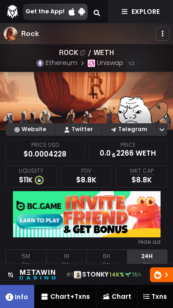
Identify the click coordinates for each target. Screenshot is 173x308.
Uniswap (110, 62)
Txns (159, 296)
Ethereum (62, 62)
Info (21, 297)
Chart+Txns (70, 296)
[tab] (26, 260)
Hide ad (149, 242)
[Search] (97, 11)
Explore (145, 11)
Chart (121, 296)
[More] (162, 34)
